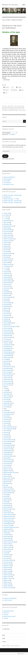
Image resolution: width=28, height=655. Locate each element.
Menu (24, 4)
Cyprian (5, 290)
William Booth (6, 567)
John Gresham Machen (9, 428)
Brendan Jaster (7, 260)
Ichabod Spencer (7, 379)
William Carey (6, 569)
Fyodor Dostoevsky (8, 337)
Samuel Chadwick (7, 512)
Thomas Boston (7, 538)
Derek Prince (6, 295)
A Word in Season (7, 600)
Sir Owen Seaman (7, 520)
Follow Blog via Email (9, 141)
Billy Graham (6, 255)
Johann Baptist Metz (8, 412)
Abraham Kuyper (7, 220)
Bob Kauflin (6, 257)
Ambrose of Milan (7, 229)
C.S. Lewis (5, 268)
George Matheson (7, 348)
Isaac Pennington (7, 383)
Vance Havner (6, 558)
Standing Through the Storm (10, 527)
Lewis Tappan (6, 465)
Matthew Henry (7, 480)
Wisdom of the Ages (10, 5)
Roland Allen (6, 511)
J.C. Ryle (5, 390)
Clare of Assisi (6, 286)
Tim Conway (6, 551)
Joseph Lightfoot (7, 452)
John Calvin (6, 421)
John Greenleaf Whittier (9, 427)
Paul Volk (5, 496)
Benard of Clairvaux (8, 253)
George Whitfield (7, 355)
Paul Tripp (5, 494)
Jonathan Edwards (8, 447)
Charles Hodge (6, 277)
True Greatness (7, 182)
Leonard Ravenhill (7, 461)
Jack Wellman (6, 392)
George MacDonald (8, 344)
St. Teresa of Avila (7, 525)
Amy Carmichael (7, 231)
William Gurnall (7, 576)
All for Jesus (17, 106)
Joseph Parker (6, 454)
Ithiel (4, 386)
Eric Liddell (6, 312)
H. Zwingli (5, 359)
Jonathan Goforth (7, 449)
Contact (4, 641)
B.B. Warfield (6, 251)
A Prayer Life (6, 213)
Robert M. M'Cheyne (8, 509)
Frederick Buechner (8, 333)
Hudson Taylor (7, 377)
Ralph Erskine (6, 500)
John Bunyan (6, 419)
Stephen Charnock (7, 531)
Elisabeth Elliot (7, 306)
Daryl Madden (6, 291)
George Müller (6, 350)
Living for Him (13, 107)
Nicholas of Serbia (7, 489)
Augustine (5, 246)
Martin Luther (6, 476)
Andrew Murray (7, 235)
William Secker (7, 584)
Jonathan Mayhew (8, 450)
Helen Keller (6, 365)
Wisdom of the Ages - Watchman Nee (12, 195)
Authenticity (6, 248)
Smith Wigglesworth (8, 522)
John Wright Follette (8, 445)
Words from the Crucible (9, 616)
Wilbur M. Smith (7, 565)
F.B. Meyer (5, 319)
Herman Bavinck (7, 375)
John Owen (6, 438)
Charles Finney (7, 275)
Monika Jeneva (7, 487)
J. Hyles (5, 388)
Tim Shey (5, 553)
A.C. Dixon (5, 217)
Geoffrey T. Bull (7, 343)
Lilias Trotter (6, 467)
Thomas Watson (7, 549)
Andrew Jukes (6, 233)
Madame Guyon (7, 469)
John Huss (5, 432)
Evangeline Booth (7, 317)
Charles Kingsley (7, 279)
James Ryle (6, 399)
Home (3, 635)
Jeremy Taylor (6, 405)
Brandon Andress (7, 259)
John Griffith (6, 430)
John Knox (5, 434)
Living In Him (18, 107)
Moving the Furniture (8, 611)
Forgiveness (6, 324)
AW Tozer (5, 249)
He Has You (6, 612)
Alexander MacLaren (8, 226)
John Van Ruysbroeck (8, 439)
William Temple (7, 585)
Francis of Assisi (7, 330)
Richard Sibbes (7, 507)
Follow (5, 156)
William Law (6, 580)
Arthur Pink (6, 242)
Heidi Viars (6, 363)
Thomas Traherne (7, 547)
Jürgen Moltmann (7, 403)
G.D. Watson (6, 339)
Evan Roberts (6, 315)
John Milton (6, 436)
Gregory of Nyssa (7, 357)
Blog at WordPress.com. (15, 645)
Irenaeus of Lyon (7, 381)
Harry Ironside (6, 361)
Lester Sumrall (6, 463)
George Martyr (6, 346)
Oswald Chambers (7, 492)
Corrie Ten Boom (7, 288)
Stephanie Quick (7, 529)
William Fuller (6, 573)
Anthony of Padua (7, 240)
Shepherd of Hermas (8, 516)
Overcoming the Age (11, 108)
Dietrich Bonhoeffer (8, 297)
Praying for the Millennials (10, 598)
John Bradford (6, 417)
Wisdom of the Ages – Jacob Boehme (12, 27)
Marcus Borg (6, 474)
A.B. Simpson (6, 215)
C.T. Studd (5, 270)
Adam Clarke (6, 222)
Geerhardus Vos (7, 341)
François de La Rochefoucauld (10, 326)
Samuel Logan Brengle (8, 514)
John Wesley (6, 443)
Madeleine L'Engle (7, 470)
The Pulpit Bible (7, 534)
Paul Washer (6, 498)
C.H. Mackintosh (7, 266)
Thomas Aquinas (7, 536)
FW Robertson (6, 335)
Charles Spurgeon (7, 179)
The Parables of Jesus (8, 184)
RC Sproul (5, 501)
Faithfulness (6, 321)
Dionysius (5, 299)
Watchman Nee (7, 197)
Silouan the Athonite (8, 518)
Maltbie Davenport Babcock (10, 472)
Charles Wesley (7, 282)
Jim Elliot (5, 410)
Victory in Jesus (7, 562)
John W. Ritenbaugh (8, 441)
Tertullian (5, 533)
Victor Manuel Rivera (8, 560)
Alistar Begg (6, 228)
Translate (12, 134)
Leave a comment (22, 110)
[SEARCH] (24, 121)
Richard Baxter (7, 505)
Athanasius (6, 244)
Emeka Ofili (6, 308)
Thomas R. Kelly (7, 545)
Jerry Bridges (6, 407)
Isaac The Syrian (7, 385)
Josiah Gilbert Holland (8, 456)
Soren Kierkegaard (7, 523)
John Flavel (6, 423)
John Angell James (7, 414)
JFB (4, 408)
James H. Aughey (7, 396)
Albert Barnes (6, 224)
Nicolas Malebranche (8, 491)
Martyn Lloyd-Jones (8, 478)
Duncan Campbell (7, 302)
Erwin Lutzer (6, 313)
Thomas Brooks (7, 540)
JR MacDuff (6, 458)
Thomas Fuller (6, 543)
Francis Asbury (7, 328)
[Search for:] (12, 121)
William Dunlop (7, 571)
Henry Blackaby (7, 368)
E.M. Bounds (6, 304)
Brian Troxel (6, 262)
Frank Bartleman (7, 332)
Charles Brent (6, 273)
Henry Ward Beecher (8, 374)
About (3, 638)
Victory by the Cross (6, 110)
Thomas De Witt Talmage (9, 542)
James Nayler (6, 397)
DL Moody (5, 301)
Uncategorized (6, 554)
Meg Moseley (6, 481)
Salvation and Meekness (9, 177)
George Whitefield (7, 354)
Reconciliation (6, 503)
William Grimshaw (8, 575)
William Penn (6, 582)
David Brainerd (7, 293)
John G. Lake (6, 425)
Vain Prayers (6, 556)
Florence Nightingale (8, 323)
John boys (5, 416)
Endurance (6, 310)
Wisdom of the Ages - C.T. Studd (11, 199)
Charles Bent (6, 271)
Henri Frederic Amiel (8, 366)
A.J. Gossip (6, 218)
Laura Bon (5, 614)
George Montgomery (8, 352)
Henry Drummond (7, 370)
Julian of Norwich (7, 459)
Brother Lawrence (7, 264)
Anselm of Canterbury (8, 239)
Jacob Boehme (10, 106)
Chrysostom (6, 284)
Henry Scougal (6, 372)
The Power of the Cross (19, 108)
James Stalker (6, 180)
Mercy (5, 485)
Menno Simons (7, 483)
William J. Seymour (8, 578)
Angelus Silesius (7, 237)
